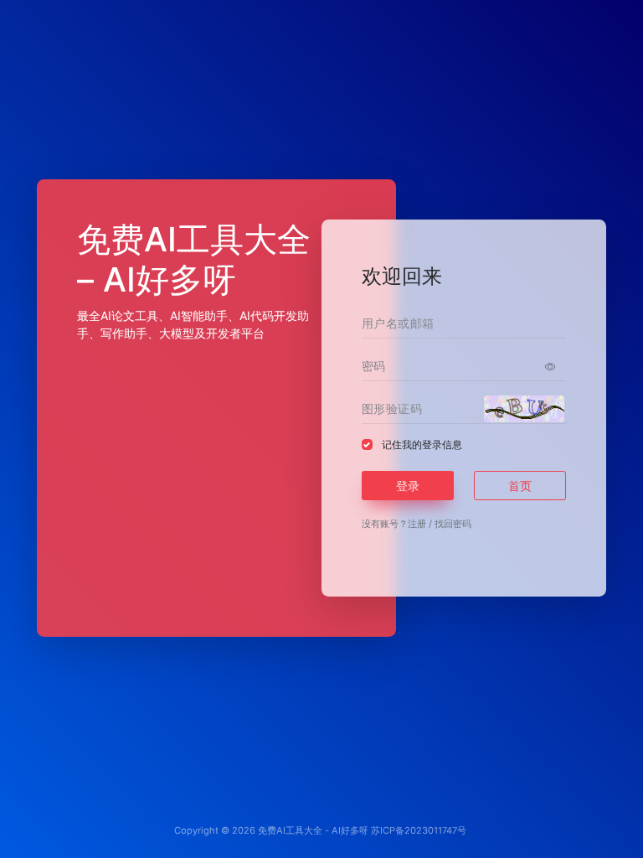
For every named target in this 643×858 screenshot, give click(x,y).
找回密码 (453, 524)
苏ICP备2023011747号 (418, 830)
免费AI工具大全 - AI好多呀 (313, 830)
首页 (520, 485)
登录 (407, 485)
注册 (417, 524)
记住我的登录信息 (422, 444)
